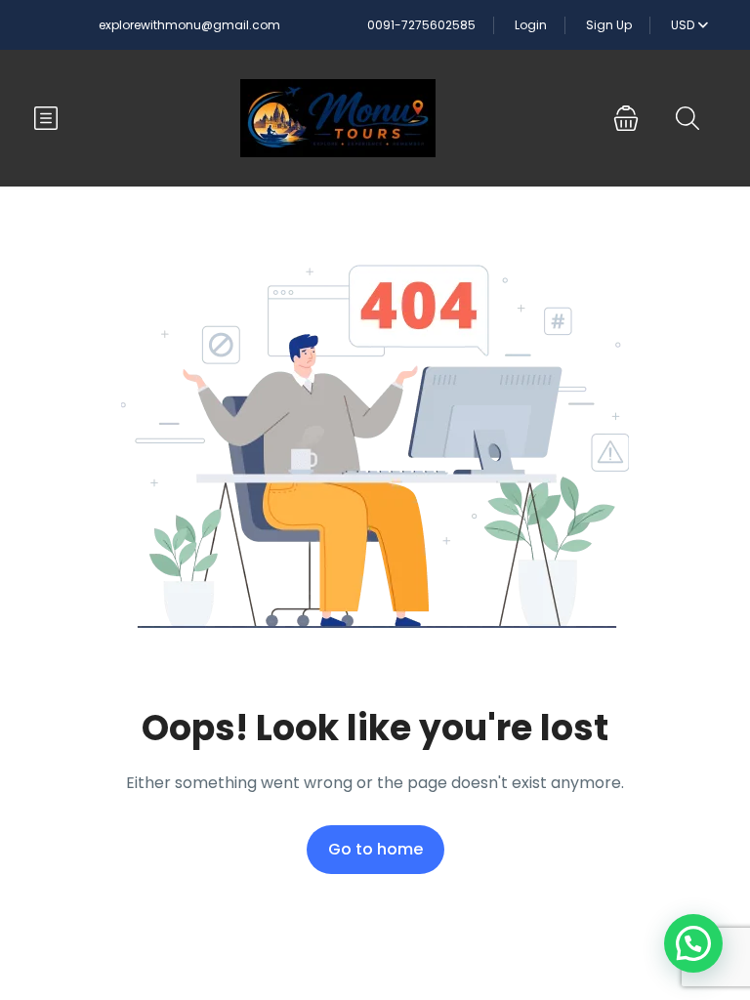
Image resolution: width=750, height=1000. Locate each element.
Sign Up (609, 25)
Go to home (375, 849)
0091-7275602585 (421, 25)
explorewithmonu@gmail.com (189, 25)
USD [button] (684, 25)
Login (531, 25)
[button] (626, 118)
